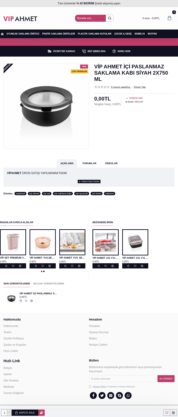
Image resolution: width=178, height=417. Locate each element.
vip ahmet (34, 193)
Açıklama (67, 163)
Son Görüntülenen (16, 283)
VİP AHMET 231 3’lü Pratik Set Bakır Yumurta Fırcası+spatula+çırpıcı (105, 257)
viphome (109, 193)
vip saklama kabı (62, 193)
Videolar (111, 163)
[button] (41, 271)
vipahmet (20, 193)
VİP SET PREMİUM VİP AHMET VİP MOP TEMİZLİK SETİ (13, 257)
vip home (96, 193)
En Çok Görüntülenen (48, 283)
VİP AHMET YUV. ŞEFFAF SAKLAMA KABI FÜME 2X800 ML (72, 257)
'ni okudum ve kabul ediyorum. (114, 386)
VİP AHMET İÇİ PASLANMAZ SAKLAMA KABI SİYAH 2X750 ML (38, 293)
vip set (46, 193)
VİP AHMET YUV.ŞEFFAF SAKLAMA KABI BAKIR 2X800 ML (43, 257)
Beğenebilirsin (102, 222)
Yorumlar (89, 163)
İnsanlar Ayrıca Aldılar (16, 222)
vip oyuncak (82, 193)
